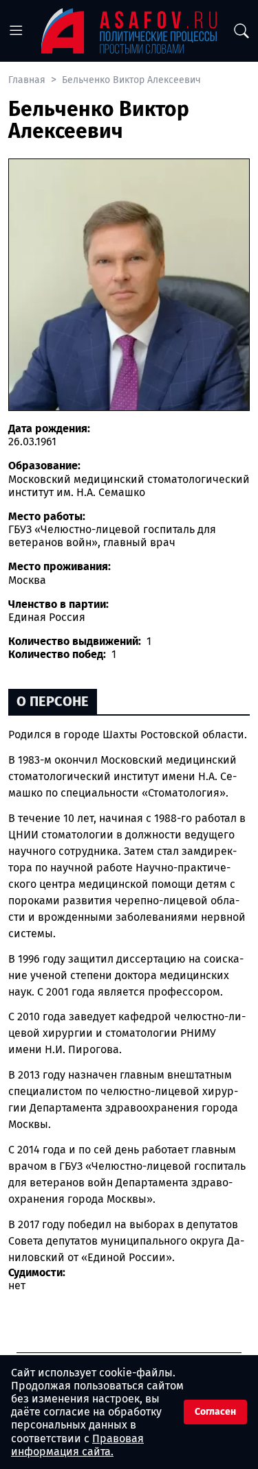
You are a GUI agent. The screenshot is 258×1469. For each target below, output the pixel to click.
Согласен (215, 1412)
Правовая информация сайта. (77, 1445)
